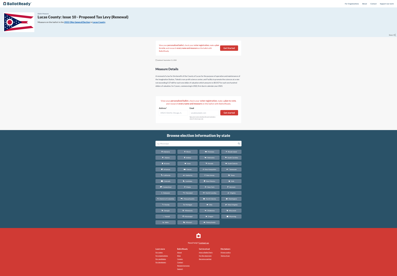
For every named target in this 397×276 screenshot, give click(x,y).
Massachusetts (187, 199)
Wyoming (231, 216)
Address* (163, 108)
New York (209, 187)
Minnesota (188, 210)
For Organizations (352, 4)
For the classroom (205, 256)
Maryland (188, 193)
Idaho (166, 222)
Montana (209, 152)
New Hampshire (209, 169)
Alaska (166, 158)
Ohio (209, 205)
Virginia (231, 193)
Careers (180, 259)
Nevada (209, 163)
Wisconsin (231, 210)
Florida (165, 205)
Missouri (187, 222)
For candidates (160, 259)
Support (180, 269)
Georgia (166, 210)
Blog (179, 256)
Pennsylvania (209, 222)
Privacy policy (226, 252)
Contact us (204, 243)
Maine (187, 187)
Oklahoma (209, 210)
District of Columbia (165, 199)
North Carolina (209, 193)
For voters (159, 252)
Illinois (187, 152)
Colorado (165, 181)
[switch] (392, 35)
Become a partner (205, 259)
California (165, 175)
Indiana (187, 158)
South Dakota (231, 163)
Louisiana (187, 181)
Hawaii (166, 216)
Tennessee (231, 169)
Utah (231, 181)
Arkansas (165, 169)
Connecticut (165, 187)
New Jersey (209, 175)
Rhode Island (231, 152)
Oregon (209, 216)
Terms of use (225, 256)
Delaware (165, 193)
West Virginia (231, 205)
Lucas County (99, 22)
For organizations (161, 256)
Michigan (187, 205)
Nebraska (209, 158)
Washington (231, 199)
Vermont (231, 187)
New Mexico (209, 181)
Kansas (188, 169)
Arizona (165, 163)
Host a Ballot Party (206, 252)
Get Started (229, 48)
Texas (231, 175)
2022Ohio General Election (77, 22)
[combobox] (173, 113)
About (364, 4)
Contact (373, 4)
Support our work (387, 4)
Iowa (188, 163)
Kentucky (187, 175)
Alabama (166, 152)
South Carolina (231, 158)
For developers (160, 262)
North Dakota (209, 199)
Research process (183, 266)
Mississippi (188, 216)
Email (192, 108)
